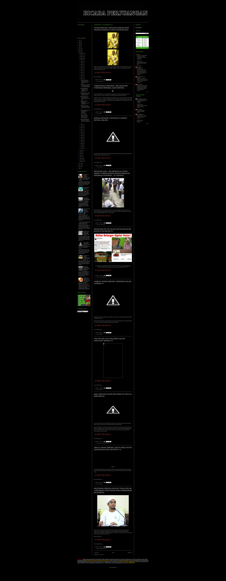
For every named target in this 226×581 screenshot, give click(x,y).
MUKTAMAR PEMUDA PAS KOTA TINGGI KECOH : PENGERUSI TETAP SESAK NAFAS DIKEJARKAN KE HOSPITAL (113, 491)
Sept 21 (82, 74)
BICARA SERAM (100, 334)
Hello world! (139, 121)
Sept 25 (82, 67)
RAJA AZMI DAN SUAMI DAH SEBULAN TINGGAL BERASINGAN (85, 112)
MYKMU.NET (139, 61)
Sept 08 (82, 137)
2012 (80, 165)
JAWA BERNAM (140, 114)
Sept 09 (82, 135)
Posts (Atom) (101, 554)
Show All (147, 123)
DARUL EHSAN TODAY (141, 99)
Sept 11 (82, 132)
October (81, 56)
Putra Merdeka (139, 109)
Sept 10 (82, 133)
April (81, 156)
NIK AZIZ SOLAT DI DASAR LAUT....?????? (86, 188)
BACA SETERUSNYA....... (98, 76)
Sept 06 (82, 140)
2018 (80, 45)
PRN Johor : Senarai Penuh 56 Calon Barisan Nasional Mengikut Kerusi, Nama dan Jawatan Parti (142, 57)
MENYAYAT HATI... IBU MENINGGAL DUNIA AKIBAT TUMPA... (85, 93)
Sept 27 (82, 64)
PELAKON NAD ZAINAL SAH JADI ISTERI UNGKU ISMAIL (86, 233)
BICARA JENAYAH (100, 81)
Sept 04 (82, 143)
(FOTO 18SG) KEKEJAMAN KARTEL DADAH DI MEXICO (86, 268)
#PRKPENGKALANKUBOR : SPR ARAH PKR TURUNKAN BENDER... (85, 85)
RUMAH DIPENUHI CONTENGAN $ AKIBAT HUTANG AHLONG (84, 90)
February (81, 160)
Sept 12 (82, 130)
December (81, 53)
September (82, 58)
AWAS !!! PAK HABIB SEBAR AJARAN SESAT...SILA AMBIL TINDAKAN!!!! (84, 223)
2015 (80, 50)
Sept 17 (82, 78)
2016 (80, 48)
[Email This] (106, 79)
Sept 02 (82, 146)
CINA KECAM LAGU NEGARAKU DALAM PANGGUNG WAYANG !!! (85, 107)
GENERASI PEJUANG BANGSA (141, 77)
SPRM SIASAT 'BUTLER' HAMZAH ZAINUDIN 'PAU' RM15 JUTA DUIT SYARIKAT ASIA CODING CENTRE (84, 177)
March (81, 158)
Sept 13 (82, 129)
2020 (80, 42)
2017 (80, 47)
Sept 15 (82, 125)
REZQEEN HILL (140, 104)
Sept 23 (82, 70)
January (81, 161)
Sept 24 (82, 69)
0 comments (101, 79)
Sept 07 (82, 138)
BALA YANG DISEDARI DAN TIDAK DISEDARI (86, 198)
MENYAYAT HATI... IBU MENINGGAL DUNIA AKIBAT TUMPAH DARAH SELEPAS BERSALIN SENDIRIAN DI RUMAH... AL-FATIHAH (112, 173)
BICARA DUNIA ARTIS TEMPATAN (103, 443)
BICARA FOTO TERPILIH (101, 276)
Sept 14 (82, 127)
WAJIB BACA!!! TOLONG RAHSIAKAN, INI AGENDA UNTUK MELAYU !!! (86, 257)
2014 (80, 52)
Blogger (115, 567)
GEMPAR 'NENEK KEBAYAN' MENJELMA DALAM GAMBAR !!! (84, 102)
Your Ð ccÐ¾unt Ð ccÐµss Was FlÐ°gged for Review (142, 106)
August (81, 150)
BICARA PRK (99, 113)
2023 (80, 40)
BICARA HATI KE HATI (101, 224)
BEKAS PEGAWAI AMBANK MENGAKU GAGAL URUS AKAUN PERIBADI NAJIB (84, 211)
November (82, 55)
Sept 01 (82, 148)
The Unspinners (139, 84)
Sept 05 (82, 142)
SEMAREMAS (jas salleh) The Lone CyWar (140, 68)
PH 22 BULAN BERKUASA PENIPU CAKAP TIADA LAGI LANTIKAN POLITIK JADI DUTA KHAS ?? (142, 80)
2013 (80, 163)
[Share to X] (108, 79)
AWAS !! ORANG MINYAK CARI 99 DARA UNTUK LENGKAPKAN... (84, 116)
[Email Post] (104, 79)
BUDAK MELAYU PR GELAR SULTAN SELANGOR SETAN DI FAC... (85, 98)
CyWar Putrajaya (140, 120)
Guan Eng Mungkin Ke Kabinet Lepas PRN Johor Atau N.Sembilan (142, 101)
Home (113, 552)
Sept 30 (82, 59)
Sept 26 (82, 66)
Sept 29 (82, 61)
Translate (85, 312)
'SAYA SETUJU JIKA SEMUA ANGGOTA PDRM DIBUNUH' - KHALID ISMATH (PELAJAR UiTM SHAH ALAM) (84, 245)
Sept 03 (82, 145)
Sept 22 (82, 72)
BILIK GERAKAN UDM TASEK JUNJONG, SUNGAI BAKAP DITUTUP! (142, 116)
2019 (80, 44)
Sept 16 (82, 124)
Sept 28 (82, 62)
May (80, 155)
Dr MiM (138, 54)
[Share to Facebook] (109, 79)
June (81, 153)
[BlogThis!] (107, 79)
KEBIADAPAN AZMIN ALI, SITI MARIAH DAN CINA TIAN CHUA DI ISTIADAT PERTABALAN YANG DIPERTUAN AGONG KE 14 (84, 280)
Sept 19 (82, 77)
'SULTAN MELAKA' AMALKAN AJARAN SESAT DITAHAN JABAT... (84, 82)
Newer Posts (96, 552)
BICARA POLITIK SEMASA (101, 548)
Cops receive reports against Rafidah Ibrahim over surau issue (141, 63)
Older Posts (130, 552)
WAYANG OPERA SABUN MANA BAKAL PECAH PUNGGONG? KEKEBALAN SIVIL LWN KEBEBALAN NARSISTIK (142, 72)
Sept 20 (82, 75)
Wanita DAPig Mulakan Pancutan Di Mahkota (141, 111)
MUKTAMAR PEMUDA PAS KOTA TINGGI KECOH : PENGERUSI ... (85, 121)
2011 (80, 166)
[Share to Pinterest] (110, 79)
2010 (80, 168)
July (80, 151)
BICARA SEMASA (100, 389)
